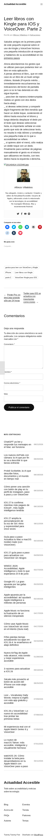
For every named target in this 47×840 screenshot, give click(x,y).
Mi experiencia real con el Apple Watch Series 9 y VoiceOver (17, 729)
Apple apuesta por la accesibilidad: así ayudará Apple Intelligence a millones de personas (17, 598)
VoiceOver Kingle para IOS (26, 277)
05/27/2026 (38, 570)
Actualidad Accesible (15, 4)
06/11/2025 (38, 761)
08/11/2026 (38, 524)
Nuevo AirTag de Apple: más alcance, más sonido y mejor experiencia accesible (17, 657)
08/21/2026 (38, 444)
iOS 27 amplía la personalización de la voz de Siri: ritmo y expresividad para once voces (14, 523)
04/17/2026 (38, 613)
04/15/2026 (38, 641)
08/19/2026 (38, 475)
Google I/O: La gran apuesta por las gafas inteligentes (15, 584)
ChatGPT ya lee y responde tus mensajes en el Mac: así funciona (17, 444)
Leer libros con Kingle (24, 272)
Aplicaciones (35, 35)
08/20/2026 (38, 459)
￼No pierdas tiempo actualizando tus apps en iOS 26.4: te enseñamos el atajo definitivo (17, 641)
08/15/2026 (38, 491)
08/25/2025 (38, 683)
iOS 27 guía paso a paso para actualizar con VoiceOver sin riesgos (17, 555)
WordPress (38, 835)
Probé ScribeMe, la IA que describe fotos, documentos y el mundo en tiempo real (17, 475)
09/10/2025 (38, 670)
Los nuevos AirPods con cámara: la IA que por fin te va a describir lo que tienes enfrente (16, 459)
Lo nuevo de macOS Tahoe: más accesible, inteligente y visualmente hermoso (15, 744)
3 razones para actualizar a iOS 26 (17, 670)
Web (6, 394)
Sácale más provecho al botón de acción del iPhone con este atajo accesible (16, 683)
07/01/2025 (38, 744)
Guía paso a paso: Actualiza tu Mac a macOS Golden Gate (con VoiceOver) (17, 541)
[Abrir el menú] (41, 4)
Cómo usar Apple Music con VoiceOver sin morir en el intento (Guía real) (16, 626)
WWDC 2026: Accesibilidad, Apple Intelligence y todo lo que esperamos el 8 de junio (17, 570)
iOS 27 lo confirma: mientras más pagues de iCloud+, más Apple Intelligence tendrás (16, 506)
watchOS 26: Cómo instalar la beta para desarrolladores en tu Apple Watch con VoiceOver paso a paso (16, 761)
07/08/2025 (38, 715)
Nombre (8, 372)
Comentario (9, 344)
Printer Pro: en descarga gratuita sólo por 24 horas (12, 298)
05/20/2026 (38, 584)
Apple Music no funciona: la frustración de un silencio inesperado (17, 613)
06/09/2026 (38, 555)
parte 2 (8, 277)
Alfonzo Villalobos (20, 35)
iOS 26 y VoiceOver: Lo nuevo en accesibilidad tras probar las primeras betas (16, 715)
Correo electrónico (12, 383)
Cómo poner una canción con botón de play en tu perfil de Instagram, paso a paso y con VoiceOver (17, 490)
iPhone (8, 272)
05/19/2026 (38, 599)
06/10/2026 (38, 541)
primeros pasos (12, 58)
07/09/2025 (38, 699)
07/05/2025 (38, 729)
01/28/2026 (38, 657)
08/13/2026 (38, 506)
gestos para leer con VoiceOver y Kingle (21, 267)
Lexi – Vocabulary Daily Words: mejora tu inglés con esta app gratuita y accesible (16, 699)
